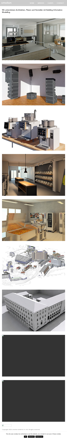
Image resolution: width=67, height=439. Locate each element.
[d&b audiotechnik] (33, 84)
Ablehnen (31, 436)
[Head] (33, 175)
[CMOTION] (33, 39)
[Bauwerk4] (33, 401)
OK (25, 436)
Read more (39, 436)
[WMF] (33, 130)
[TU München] (33, 310)
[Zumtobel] (33, 356)
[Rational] (33, 220)
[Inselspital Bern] (33, 265)
